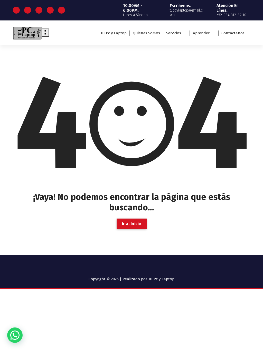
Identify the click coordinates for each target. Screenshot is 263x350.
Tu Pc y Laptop (113, 33)
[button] (15, 335)
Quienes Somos (146, 33)
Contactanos (233, 33)
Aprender (201, 33)
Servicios (173, 33)
